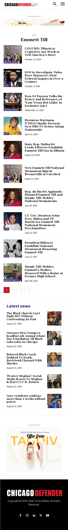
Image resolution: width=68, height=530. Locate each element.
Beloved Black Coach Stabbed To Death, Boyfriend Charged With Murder (24, 359)
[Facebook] (20, 515)
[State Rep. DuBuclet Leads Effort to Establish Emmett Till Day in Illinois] (13, 150)
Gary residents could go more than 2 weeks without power (26, 399)
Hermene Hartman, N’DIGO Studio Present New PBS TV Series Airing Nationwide (44, 125)
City (6, 85)
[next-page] (29, 290)
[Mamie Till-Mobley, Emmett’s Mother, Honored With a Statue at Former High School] (13, 272)
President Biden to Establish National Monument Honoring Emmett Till (41, 247)
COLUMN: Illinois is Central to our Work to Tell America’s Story (42, 52)
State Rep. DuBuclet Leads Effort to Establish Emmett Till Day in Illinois (44, 147)
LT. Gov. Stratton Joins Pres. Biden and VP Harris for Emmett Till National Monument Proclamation (42, 222)
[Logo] (34, 493)
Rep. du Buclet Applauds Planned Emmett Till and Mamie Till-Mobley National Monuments (44, 196)
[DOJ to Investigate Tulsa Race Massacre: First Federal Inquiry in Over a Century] (13, 78)
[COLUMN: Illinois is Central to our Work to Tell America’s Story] (13, 54)
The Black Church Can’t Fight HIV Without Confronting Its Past (23, 316)
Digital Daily (10, 62)
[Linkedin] (34, 515)
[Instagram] (27, 515)
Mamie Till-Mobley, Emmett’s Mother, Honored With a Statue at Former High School (44, 271)
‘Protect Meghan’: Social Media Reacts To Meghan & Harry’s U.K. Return (24, 379)
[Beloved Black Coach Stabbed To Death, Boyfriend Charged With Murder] (54, 359)
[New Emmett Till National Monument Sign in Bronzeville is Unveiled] (13, 173)
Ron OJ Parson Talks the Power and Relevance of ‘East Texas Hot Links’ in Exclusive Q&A (44, 101)
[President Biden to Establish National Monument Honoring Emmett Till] (13, 248)
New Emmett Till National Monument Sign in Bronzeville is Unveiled (44, 171)
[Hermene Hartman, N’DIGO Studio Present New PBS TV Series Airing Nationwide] (13, 126)
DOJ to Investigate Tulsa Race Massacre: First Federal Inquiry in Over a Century (44, 77)
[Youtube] (47, 515)
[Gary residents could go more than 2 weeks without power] (54, 401)
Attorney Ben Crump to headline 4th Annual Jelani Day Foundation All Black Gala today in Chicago (26, 337)
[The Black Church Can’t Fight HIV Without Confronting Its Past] (54, 318)
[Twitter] (40, 515)
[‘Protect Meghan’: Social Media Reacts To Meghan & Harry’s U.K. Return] (54, 381)
